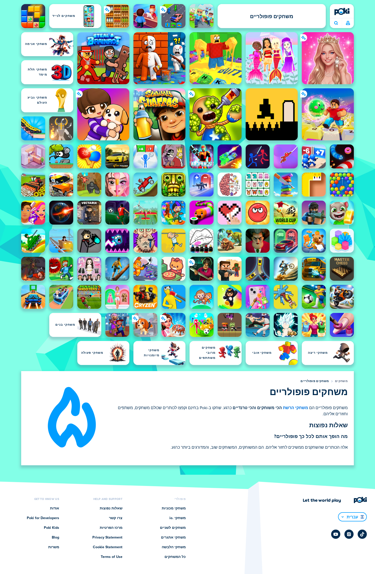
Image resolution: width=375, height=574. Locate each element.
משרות (53, 547)
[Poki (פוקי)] (341, 11)
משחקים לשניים (173, 528)
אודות (54, 508)
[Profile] (348, 23)
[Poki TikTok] (362, 534)
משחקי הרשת (295, 408)
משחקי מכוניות (174, 508)
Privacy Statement (107, 537)
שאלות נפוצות (111, 508)
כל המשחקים (175, 557)
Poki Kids (51, 528)
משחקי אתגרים (173, 537)
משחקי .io (177, 518)
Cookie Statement (107, 547)
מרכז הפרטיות (111, 528)
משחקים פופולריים (315, 381)
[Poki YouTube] (335, 534)
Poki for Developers (43, 518)
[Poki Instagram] (349, 534)
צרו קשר (115, 518)
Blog (55, 537)
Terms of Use (111, 557)
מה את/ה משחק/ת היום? (336, 23)
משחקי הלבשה (174, 547)
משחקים (341, 381)
